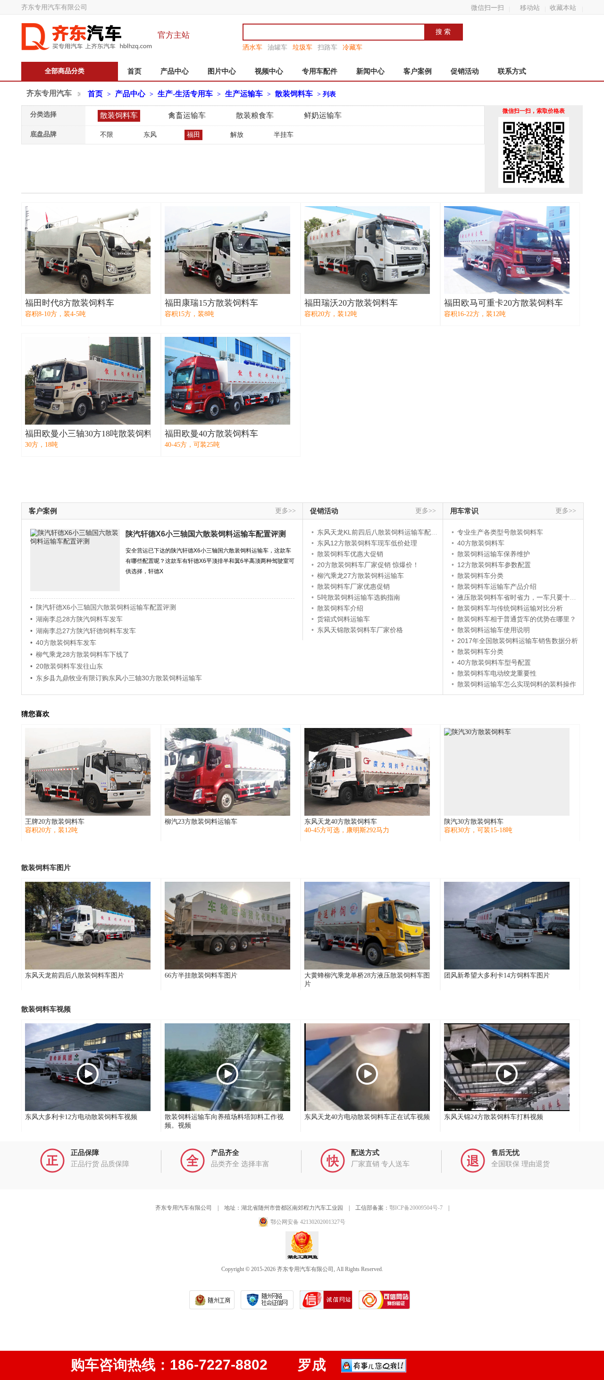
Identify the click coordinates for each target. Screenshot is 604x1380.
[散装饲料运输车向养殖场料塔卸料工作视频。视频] (227, 1067)
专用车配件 (319, 71)
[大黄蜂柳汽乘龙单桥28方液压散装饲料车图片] (367, 926)
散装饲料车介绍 (340, 608)
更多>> (285, 510)
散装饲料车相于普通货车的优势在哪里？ (516, 619)
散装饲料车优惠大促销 (350, 554)
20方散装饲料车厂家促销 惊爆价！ (368, 565)
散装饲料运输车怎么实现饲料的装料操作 (516, 684)
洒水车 (252, 47)
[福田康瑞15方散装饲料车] (227, 250)
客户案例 (417, 71)
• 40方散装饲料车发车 (63, 642)
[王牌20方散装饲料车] (88, 772)
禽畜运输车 (187, 115)
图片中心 (222, 71)
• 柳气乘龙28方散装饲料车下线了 (79, 654)
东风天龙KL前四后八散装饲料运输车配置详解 (384, 532)
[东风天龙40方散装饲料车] (367, 772)
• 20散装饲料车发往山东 (66, 666)
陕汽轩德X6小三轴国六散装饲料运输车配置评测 (206, 534)
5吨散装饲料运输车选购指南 (358, 597)
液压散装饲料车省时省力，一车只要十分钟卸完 (526, 597)
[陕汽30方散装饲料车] (507, 772)
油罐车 (277, 47)
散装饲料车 (294, 94)
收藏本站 (563, 7)
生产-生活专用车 (185, 94)
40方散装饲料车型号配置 (494, 662)
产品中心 (174, 71)
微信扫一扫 (487, 7)
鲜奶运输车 (323, 115)
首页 (134, 71)
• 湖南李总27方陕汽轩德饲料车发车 (83, 631)
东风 (150, 134)
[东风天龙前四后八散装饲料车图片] (88, 926)
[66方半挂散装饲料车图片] (227, 926)
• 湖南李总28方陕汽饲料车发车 (76, 619)
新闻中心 (370, 71)
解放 (236, 134)
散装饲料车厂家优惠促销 (353, 586)
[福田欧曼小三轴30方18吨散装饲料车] (88, 381)
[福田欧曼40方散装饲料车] (227, 381)
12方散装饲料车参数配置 (494, 565)
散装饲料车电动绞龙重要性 (497, 673)
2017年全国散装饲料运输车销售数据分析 (517, 640)
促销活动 (465, 71)
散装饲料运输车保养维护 (493, 554)
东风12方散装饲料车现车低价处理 (367, 543)
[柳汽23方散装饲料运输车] (227, 772)
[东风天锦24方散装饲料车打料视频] (507, 1067)
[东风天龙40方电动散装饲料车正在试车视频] (367, 1067)
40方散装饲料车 (480, 543)
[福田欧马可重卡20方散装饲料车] (507, 250)
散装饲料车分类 (480, 575)
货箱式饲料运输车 (343, 619)
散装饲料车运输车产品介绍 (497, 586)
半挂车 (284, 134)
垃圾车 (302, 47)
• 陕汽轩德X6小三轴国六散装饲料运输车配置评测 (103, 607)
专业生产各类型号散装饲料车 (500, 532)
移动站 (530, 7)
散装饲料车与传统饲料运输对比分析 (510, 608)
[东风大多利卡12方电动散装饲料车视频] (88, 1067)
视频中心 (269, 71)
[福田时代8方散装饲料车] (88, 250)
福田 (193, 134)
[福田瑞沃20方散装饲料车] (367, 250)
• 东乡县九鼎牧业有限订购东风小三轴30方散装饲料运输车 (116, 678)
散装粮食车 (255, 115)
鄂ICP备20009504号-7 (416, 1207)
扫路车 (327, 47)
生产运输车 (244, 94)
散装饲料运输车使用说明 (493, 630)
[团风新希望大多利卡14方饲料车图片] (507, 926)
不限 (106, 134)
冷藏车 (352, 47)
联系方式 (512, 71)
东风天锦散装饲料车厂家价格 (360, 630)
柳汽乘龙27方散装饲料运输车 (360, 575)
